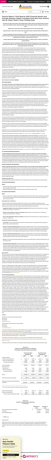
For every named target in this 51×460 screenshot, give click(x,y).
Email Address (6, 450)
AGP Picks (3, 1)
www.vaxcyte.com (15, 272)
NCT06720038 (42, 149)
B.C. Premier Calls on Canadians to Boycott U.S (13, 1)
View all (48, 1)
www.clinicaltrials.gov (28, 133)
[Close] (19, 438)
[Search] (40, 12)
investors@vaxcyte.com (6, 327)
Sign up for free (11, 454)
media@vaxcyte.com (6, 321)
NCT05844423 (42, 133)
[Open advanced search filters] (43, 12)
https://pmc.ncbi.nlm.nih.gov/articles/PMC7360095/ (12, 332)
